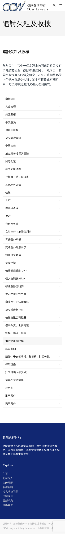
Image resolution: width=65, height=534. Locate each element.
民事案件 (10, 403)
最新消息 (8, 500)
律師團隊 (8, 482)
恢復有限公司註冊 (15, 317)
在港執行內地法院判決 (18, 231)
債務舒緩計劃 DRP (16, 270)
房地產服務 (11, 130)
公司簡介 (8, 478)
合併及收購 (11, 223)
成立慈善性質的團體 (17, 153)
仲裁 (8, 216)
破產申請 (10, 262)
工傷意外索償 (13, 239)
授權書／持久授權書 (17, 176)
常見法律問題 (10, 491)
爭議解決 (10, 122)
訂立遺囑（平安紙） (17, 372)
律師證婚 (10, 364)
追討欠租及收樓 (14, 340)
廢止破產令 (11, 208)
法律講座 (8, 496)
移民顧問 (10, 348)
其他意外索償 (13, 184)
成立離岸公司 (13, 137)
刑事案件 (10, 395)
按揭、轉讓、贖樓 (15, 333)
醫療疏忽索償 (13, 255)
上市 (8, 200)
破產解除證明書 (14, 286)
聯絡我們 (8, 505)
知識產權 (10, 114)
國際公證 (10, 161)
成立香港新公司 (14, 309)
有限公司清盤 (13, 169)
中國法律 (10, 145)
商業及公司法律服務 (17, 301)
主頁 (5, 473)
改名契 (9, 387)
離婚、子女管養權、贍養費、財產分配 (27, 356)
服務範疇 (8, 487)
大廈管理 (10, 106)
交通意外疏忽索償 (15, 247)
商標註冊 (10, 98)
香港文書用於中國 (15, 294)
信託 (8, 192)
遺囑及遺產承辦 (14, 379)
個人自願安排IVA (15, 278)
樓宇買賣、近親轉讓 (17, 325)
